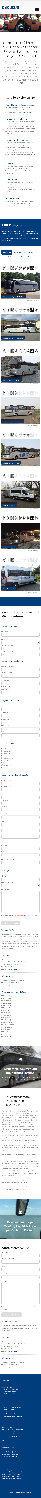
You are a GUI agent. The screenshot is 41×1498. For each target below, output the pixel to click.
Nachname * (5, 800)
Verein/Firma (7, 786)
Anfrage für (4, 1274)
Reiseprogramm (8, 751)
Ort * (2, 833)
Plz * (2, 827)
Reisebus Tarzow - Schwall (8, 1427)
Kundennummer (8, 780)
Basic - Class (17, 252)
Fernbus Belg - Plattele (7, 1447)
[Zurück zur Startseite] (10, 7)
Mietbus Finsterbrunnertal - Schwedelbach (13, 1407)
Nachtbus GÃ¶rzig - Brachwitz (9, 1470)
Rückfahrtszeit (7, 732)
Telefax (5, 852)
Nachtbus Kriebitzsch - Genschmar (11, 1474)
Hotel (5, 749)
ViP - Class (30, 257)
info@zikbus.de (12, 969)
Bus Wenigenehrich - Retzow (9, 1394)
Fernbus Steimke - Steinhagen (9, 1449)
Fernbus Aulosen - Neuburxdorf (10, 1454)
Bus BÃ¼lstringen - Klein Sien (9, 1389)
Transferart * (6, 639)
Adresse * (4, 814)
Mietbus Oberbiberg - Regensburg (10, 1411)
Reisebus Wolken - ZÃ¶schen (9, 1434)
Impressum (4, 1421)
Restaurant (6, 767)
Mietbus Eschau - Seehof (8, 1409)
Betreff (3, 1266)
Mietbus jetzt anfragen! (6, 23)
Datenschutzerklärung (21, 915)
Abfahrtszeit (6, 689)
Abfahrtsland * (7, 672)
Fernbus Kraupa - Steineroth (9, 1456)
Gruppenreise (5, 1157)
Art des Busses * (7, 631)
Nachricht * (6, 890)
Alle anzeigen (7, 252)
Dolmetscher (7, 765)
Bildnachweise (5, 1380)
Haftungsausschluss (7, 1400)
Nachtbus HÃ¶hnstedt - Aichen (10, 1476)
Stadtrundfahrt (7, 763)
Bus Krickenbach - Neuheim (9, 1396)
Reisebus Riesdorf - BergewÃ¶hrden (11, 1436)
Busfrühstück (7, 760)
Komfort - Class (28, 252)
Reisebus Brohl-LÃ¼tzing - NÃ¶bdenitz (12, 1429)
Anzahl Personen (8, 645)
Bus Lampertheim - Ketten (8, 1391)
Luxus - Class (20, 257)
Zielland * (6, 712)
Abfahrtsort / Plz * (8, 666)
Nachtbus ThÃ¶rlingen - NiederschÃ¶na (12, 1472)
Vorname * (4, 806)
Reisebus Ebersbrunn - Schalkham (10, 1432)
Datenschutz (4, 1461)
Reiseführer (6, 753)
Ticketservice (7, 756)
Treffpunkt (5, 680)
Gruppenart (6, 876)
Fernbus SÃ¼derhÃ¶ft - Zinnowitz (10, 1452)
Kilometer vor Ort (7, 651)
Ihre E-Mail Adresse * (9, 859)
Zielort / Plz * (7, 706)
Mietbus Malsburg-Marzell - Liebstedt (11, 1416)
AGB (2, 1441)
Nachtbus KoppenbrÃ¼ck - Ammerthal (12, 1478)
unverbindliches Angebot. (25, 112)
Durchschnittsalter (7, 882)
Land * (3, 821)
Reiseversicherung (8, 758)
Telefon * (5, 846)
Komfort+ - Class (8, 257)
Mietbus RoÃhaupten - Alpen (9, 1414)
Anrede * (4, 794)
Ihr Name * (4, 1252)
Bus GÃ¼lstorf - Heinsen (8, 1387)
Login (2, 1481)
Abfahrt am (6, 686)
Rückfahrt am (7, 726)
